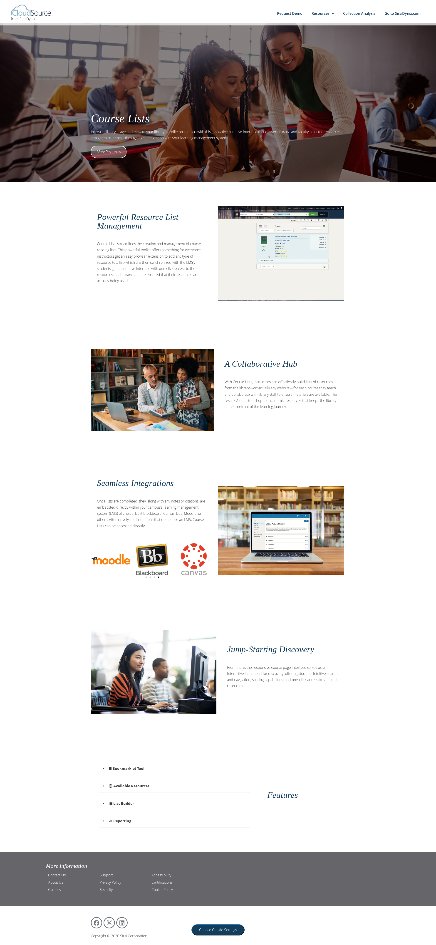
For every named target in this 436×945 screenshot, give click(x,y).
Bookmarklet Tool (127, 768)
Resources (320, 13)
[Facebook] (96, 922)
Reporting (121, 820)
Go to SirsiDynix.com (402, 13)
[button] (95, 559)
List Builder (123, 803)
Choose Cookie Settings (218, 929)
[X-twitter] (109, 922)
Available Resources (130, 785)
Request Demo (289, 13)
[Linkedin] (122, 922)
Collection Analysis (359, 13)
